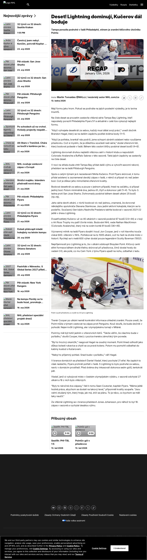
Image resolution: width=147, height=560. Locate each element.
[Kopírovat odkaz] (141, 98)
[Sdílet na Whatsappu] (124, 98)
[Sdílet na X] (129, 98)
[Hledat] (28, 4)
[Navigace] (142, 4)
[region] (73, 548)
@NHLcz (81, 97)
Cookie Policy (73, 546)
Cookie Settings (40, 548)
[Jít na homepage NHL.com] (13, 4)
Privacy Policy (55, 546)
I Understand (119, 548)
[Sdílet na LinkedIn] (135, 98)
